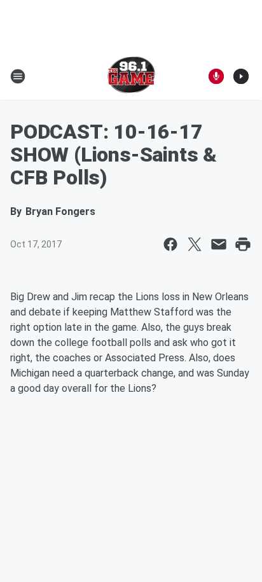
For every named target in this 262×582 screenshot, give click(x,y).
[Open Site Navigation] (17, 76)
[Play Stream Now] (241, 76)
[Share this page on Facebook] (170, 244)
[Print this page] (243, 244)
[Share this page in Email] (219, 244)
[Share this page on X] (194, 244)
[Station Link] (131, 76)
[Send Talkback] (216, 76)
